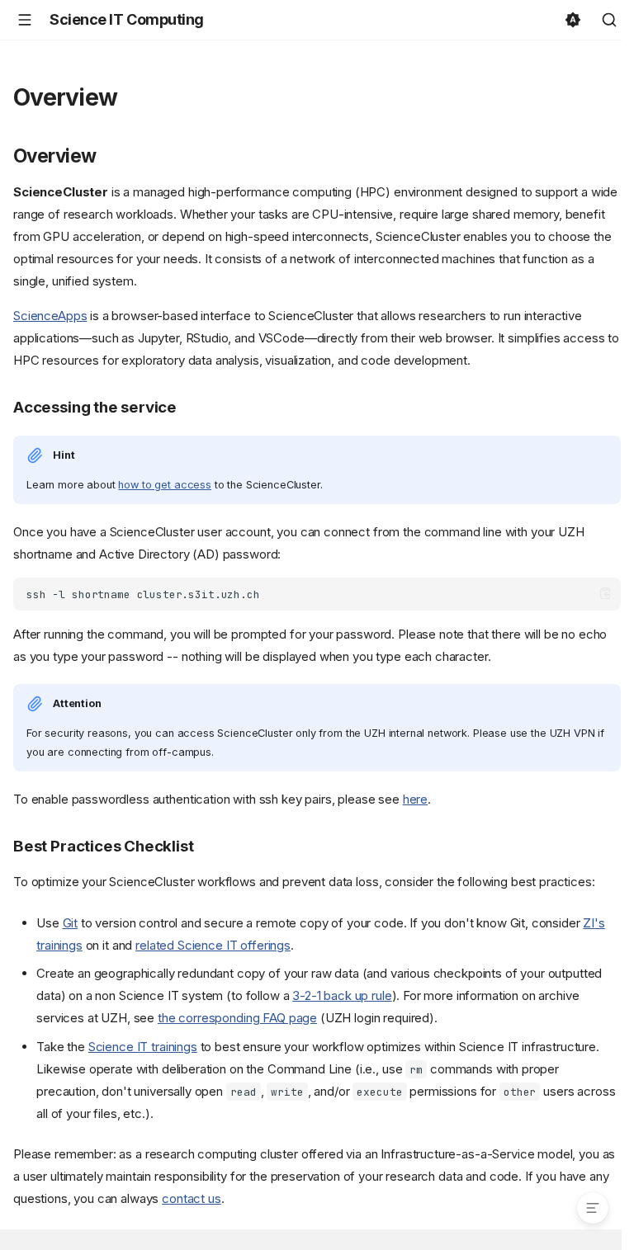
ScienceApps (50, 315)
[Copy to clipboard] (605, 593)
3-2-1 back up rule (341, 995)
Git (70, 923)
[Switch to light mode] (573, 20)
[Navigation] (25, 20)
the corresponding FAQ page (237, 1018)
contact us (191, 1198)
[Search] (609, 20)
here (415, 799)
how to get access (164, 485)
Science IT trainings (142, 1046)
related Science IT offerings (213, 945)
